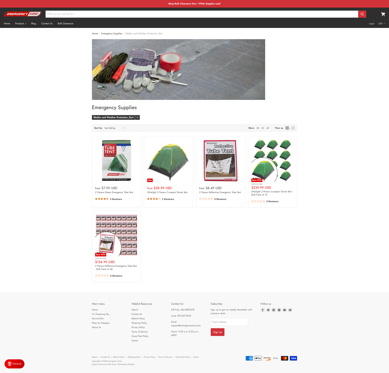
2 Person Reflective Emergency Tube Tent (220, 192)
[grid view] (288, 127)
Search (135, 309)
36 (263, 127)
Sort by (98, 128)
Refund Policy (138, 318)
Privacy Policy (138, 327)
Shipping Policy (139, 323)
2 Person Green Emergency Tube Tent (114, 192)
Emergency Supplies (111, 33)
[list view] (293, 127)
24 (258, 127)
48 (267, 127)
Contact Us (46, 23)
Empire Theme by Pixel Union (104, 364)
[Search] (362, 14)
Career (135, 340)
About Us (96, 327)
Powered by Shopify (126, 364)
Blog (33, 23)
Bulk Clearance (65, 23)
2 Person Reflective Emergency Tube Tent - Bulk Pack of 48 (116, 267)
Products (20, 23)
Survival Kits (97, 318)
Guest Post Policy (140, 336)
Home (7, 23)
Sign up (217, 332)
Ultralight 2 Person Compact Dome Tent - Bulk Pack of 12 (272, 193)
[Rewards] (14, 363)
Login (371, 23)
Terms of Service (140, 331)
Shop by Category (101, 323)
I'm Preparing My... (101, 314)
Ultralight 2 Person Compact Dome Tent (167, 192)
